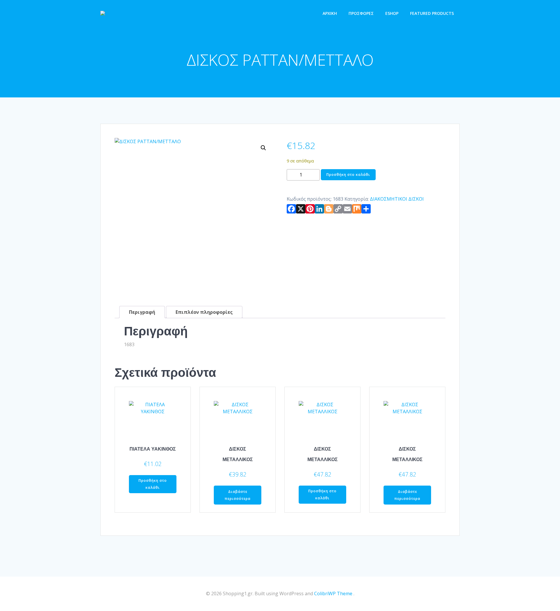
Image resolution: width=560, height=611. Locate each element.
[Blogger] (328, 210)
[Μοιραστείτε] (366, 210)
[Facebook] (291, 210)
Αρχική (330, 13)
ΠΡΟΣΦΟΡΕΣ (361, 13)
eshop (391, 13)
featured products (432, 13)
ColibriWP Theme (333, 593)
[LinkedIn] (319, 210)
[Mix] (356, 210)
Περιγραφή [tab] (142, 312)
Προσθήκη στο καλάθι (348, 174)
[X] (300, 210)
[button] (263, 148)
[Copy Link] (338, 210)
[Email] (347, 210)
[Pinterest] (310, 210)
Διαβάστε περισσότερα (238, 495)
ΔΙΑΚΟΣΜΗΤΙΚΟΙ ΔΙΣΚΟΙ (397, 199)
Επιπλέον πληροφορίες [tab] (204, 312)
